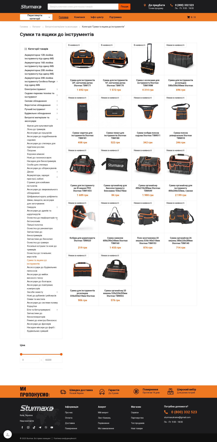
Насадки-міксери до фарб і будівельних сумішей (41, 329)
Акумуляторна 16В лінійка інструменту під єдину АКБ (39, 64)
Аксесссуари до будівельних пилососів (42, 269)
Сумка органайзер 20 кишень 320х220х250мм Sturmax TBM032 (115, 293)
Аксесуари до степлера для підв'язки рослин (41, 145)
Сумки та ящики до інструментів (37, 262)
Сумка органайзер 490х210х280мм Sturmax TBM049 (148, 188)
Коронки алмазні (35, 154)
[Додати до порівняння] (94, 50)
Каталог (37, 27)
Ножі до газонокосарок (39, 157)
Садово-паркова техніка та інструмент (39, 95)
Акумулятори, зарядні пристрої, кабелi (38, 177)
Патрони (31, 150)
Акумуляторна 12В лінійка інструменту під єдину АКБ (39, 57)
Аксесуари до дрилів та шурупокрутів (39, 212)
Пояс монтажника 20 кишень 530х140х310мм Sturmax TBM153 (148, 240)
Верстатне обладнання (37, 105)
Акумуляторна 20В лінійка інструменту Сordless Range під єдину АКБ (40, 81)
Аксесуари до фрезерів (39, 324)
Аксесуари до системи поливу (42, 302)
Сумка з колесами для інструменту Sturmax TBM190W (147, 83)
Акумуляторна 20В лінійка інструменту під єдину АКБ (39, 72)
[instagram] (28, 427)
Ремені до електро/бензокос (42, 320)
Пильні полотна (35, 225)
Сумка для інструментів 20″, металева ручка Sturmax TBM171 (82, 83)
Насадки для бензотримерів (41, 161)
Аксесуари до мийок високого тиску (37, 276)
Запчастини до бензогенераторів (36, 315)
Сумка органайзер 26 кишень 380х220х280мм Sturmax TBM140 (181, 240)
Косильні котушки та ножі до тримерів (42, 248)
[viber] (46, 427)
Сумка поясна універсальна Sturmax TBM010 (180, 135)
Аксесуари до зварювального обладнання (42, 191)
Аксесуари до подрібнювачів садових (42, 138)
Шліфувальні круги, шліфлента (42, 196)
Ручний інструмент (35, 109)
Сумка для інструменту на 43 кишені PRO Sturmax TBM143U (82, 188)
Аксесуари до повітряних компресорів (40, 287)
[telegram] (40, 427)
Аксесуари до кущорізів (39, 133)
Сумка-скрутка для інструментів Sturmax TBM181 (82, 135)
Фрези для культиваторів (40, 125)
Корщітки (32, 306)
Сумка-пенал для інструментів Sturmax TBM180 (115, 135)
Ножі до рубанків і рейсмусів (41, 295)
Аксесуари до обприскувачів (42, 168)
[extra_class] (57, 427)
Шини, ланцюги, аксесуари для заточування (40, 202)
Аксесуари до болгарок (39, 281)
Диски (30, 171)
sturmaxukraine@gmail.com (177, 417)
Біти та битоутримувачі (38, 309)
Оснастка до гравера (38, 242)
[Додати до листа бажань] (94, 46)
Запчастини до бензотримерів (34, 234)
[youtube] (51, 427)
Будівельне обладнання (38, 113)
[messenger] (34, 427)
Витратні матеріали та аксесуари (61, 27)
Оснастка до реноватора (40, 228)
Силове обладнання (36, 101)
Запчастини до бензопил (40, 239)
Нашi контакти (27, 421)
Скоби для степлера (37, 164)
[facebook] (22, 427)
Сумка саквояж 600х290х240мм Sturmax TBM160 (115, 240)
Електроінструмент (35, 89)
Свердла (31, 207)
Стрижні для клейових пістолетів (38, 184)
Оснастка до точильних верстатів (39, 255)
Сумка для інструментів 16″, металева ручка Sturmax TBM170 (115, 83)
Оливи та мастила (36, 299)
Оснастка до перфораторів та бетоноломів (42, 219)
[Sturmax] (31, 6)
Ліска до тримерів (36, 129)
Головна (24, 27)
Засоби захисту (35, 292)
